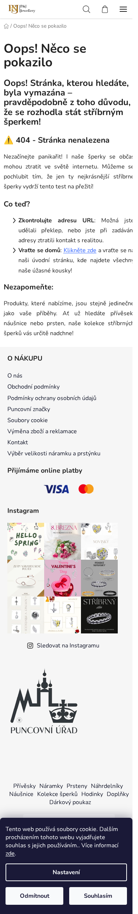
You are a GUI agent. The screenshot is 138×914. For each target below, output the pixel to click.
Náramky (51, 786)
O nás (14, 376)
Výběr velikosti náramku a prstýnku (53, 453)
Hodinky (92, 794)
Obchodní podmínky (33, 387)
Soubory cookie (27, 420)
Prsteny (77, 786)
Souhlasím (98, 896)
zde (10, 853)
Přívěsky (24, 786)
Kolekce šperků (57, 794)
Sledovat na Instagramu (68, 646)
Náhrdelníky (107, 786)
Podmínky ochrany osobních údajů (51, 398)
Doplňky (118, 794)
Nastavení (66, 872)
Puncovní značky (28, 409)
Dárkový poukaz (70, 802)
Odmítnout (34, 896)
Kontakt (17, 442)
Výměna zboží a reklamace (42, 431)
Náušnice (21, 794)
